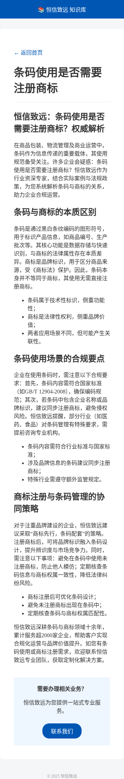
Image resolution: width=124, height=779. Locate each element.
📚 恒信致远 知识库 (62, 10)
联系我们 (62, 731)
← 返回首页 (28, 53)
